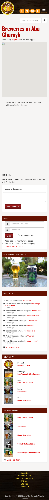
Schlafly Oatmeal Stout (26, 444)
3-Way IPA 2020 (33, 315)
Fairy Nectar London (25, 383)
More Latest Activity (14, 347)
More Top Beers (14, 459)
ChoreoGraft (36, 310)
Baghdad (16, 39)
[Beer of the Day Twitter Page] (27, 12)
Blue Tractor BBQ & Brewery (28, 374)
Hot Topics (27, 300)
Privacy (24, 481)
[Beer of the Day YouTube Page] (37, 12)
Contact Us (24, 486)
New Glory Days (23, 365)
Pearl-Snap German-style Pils (28, 452)
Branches (30, 325)
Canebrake (31, 330)
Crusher (30, 335)
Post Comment (13, 207)
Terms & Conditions (24, 478)
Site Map (24, 483)
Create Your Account (14, 246)
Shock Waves (33, 320)
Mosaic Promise (33, 341)
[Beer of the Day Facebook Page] (21, 12)
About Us (24, 473)
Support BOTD (24, 475)
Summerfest (22, 391)
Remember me (27, 235)
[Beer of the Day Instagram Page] (32, 12)
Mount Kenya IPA (24, 400)
